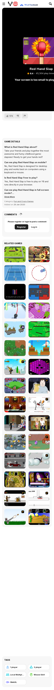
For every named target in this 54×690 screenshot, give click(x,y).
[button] (9, 196)
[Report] (25, 115)
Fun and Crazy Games (24, 201)
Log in (34, 227)
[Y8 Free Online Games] (13, 4)
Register (21, 227)
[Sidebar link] (4, 4)
